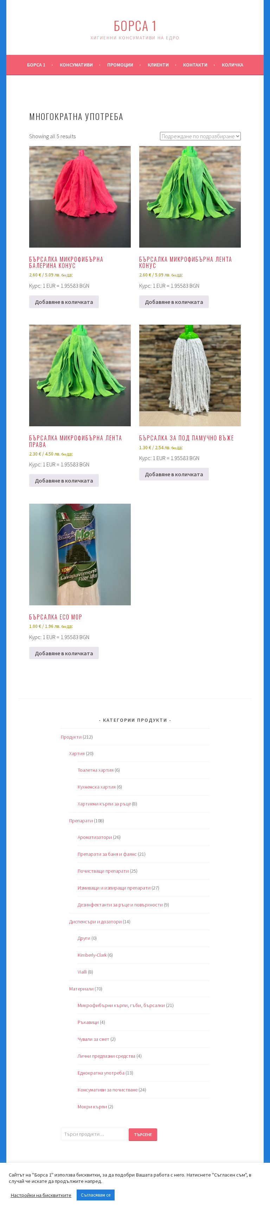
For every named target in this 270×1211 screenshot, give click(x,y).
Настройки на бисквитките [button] (41, 1195)
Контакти (195, 65)
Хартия (77, 753)
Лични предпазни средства (106, 1056)
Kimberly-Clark (92, 955)
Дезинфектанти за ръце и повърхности (120, 904)
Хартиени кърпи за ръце (104, 804)
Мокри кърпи (92, 1106)
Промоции (120, 65)
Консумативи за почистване (107, 1089)
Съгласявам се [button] (95, 1195)
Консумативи (76, 65)
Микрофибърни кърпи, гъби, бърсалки (121, 1005)
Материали (81, 989)
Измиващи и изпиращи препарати (114, 888)
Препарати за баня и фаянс (107, 854)
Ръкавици (88, 1022)
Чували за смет (93, 1039)
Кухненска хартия (97, 787)
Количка (232, 65)
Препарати (81, 820)
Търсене (143, 1134)
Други (84, 938)
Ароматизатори (95, 837)
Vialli (82, 972)
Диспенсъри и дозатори (95, 921)
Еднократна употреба (101, 1073)
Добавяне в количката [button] (64, 301)
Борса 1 (135, 25)
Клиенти (158, 65)
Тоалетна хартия (96, 770)
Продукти (71, 737)
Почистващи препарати (103, 871)
